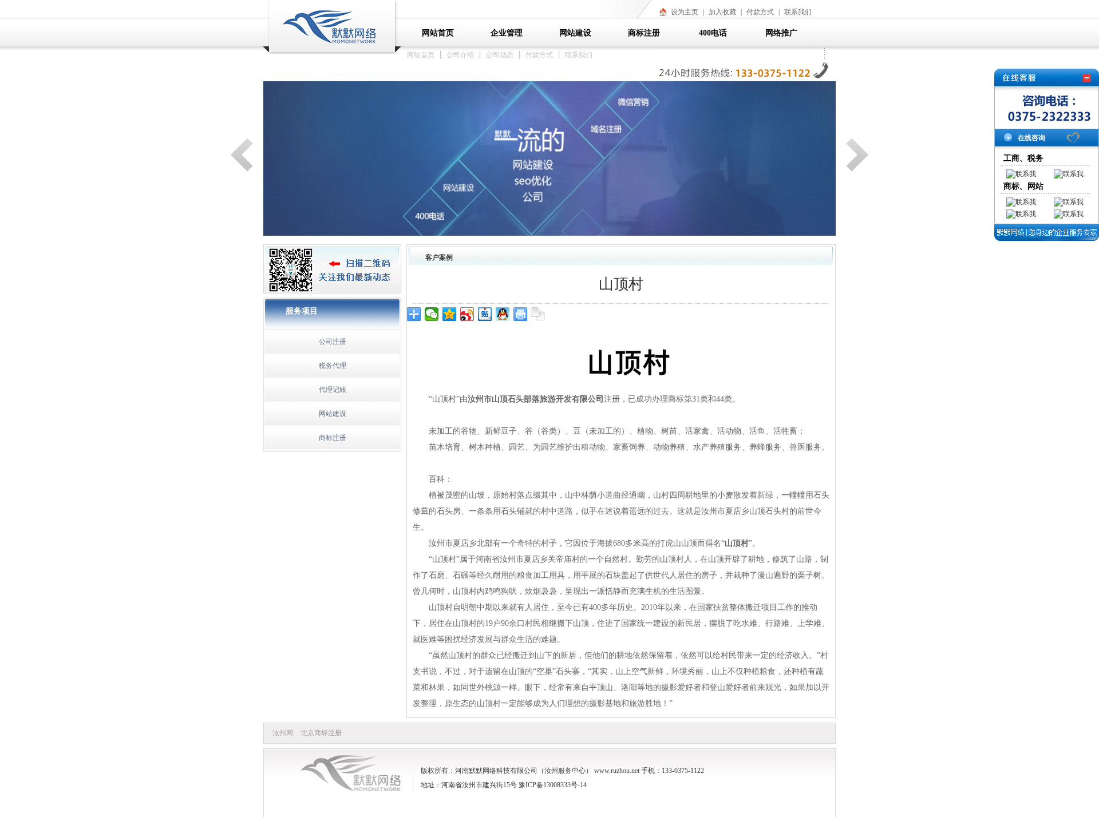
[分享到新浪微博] (467, 314)
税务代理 (332, 366)
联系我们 (798, 12)
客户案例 (439, 257)
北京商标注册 (321, 733)
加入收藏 (722, 12)
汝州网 (282, 733)
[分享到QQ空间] (449, 314)
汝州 (551, 771)
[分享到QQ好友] (503, 314)
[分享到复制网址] (538, 314)
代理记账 (332, 390)
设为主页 (684, 12)
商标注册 (332, 438)
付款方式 (760, 12)
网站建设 (332, 414)
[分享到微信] (432, 314)
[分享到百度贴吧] (485, 314)
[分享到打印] (520, 314)
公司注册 (332, 342)
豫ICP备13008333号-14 (553, 785)
